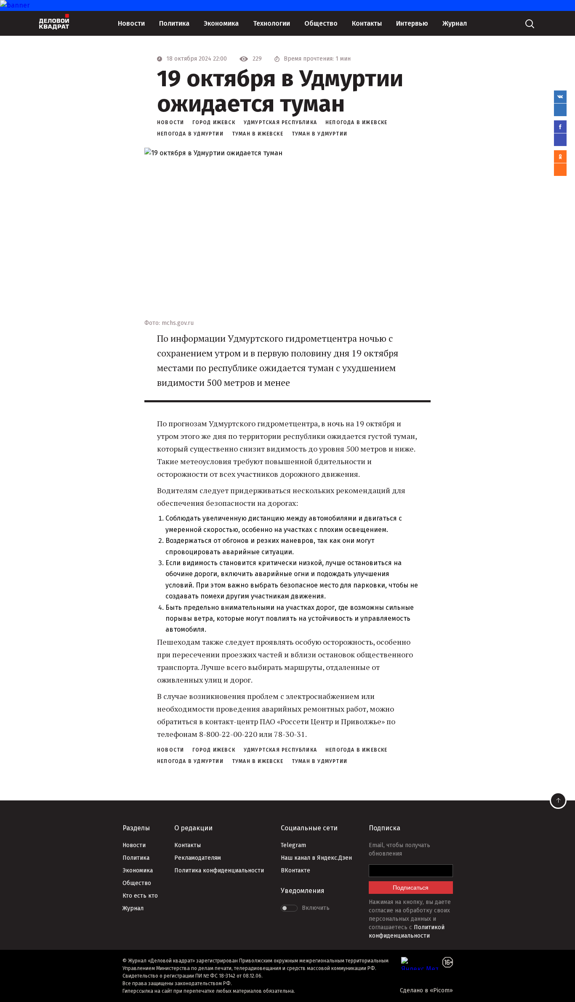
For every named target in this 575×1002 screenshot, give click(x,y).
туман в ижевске (257, 134)
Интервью (412, 23)
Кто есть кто (140, 895)
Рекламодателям (197, 857)
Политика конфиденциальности (219, 870)
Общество (321, 23)
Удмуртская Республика (280, 122)
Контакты (367, 23)
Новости (131, 23)
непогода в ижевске (356, 122)
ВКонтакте (295, 870)
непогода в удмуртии (190, 134)
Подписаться (411, 887)
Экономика (221, 23)
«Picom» (441, 990)
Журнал (454, 23)
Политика (174, 23)
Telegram (293, 845)
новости (170, 122)
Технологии (271, 23)
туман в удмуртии (319, 134)
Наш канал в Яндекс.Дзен (316, 857)
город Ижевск (213, 122)
